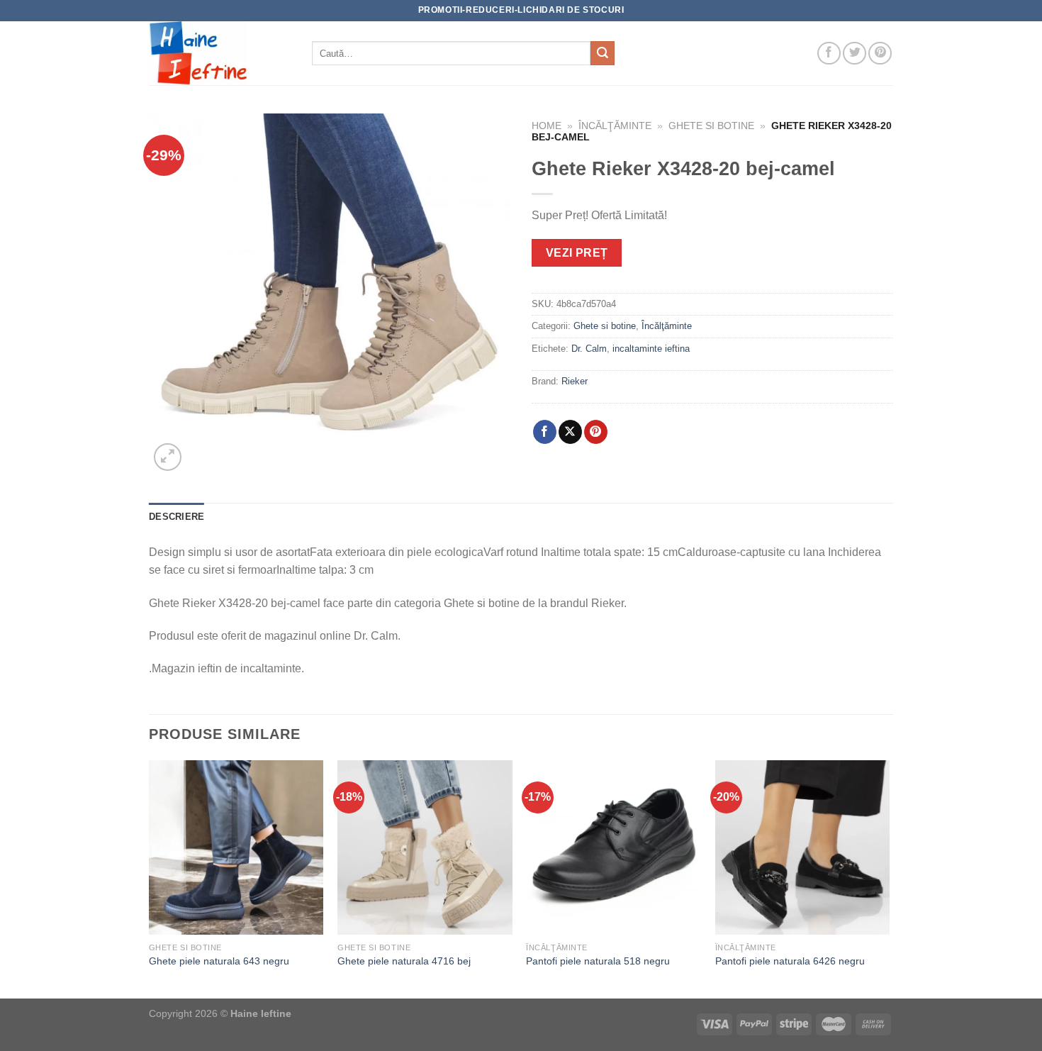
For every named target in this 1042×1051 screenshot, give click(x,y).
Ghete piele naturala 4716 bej (404, 961)
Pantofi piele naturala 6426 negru (790, 961)
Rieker (574, 381)
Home (546, 126)
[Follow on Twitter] (854, 53)
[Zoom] (167, 457)
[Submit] (602, 53)
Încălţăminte (614, 126)
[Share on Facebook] (544, 432)
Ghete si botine (711, 126)
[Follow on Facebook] (829, 53)
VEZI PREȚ (577, 253)
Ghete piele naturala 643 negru (219, 961)
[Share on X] (570, 432)
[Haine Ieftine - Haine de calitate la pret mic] (220, 53)
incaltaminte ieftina (651, 348)
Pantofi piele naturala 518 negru (598, 961)
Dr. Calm (589, 348)
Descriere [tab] (176, 516)
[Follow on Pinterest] (880, 53)
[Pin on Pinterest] (595, 432)
